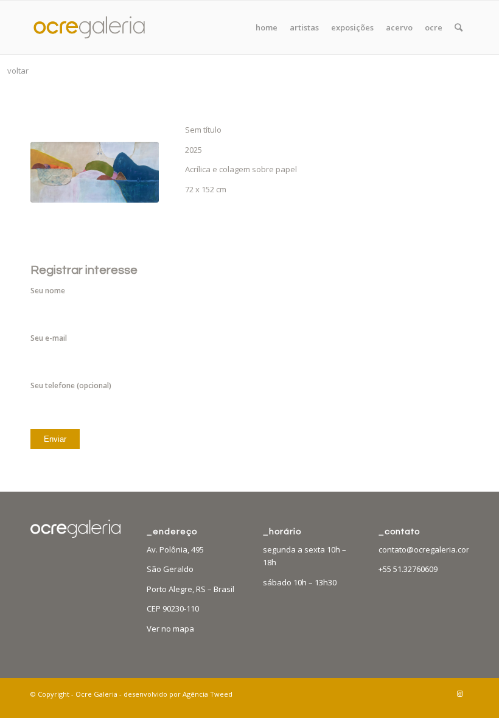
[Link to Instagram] (459, 694)
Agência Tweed (207, 694)
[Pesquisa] (458, 27)
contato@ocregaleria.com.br (431, 549)
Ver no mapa (170, 628)
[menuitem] (267, 27)
